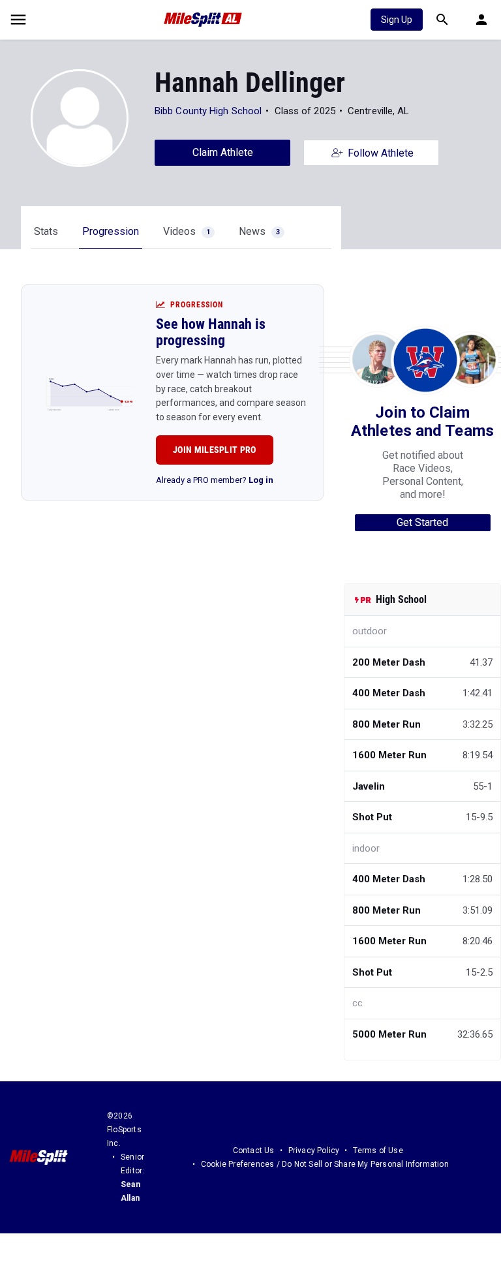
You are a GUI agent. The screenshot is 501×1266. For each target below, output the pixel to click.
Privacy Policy (314, 1150)
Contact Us (254, 1150)
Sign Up (396, 19)
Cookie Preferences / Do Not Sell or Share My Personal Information (325, 1164)
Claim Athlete (222, 152)
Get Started (422, 522)
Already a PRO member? (214, 480)
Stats (46, 231)
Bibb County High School (208, 111)
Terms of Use (377, 1150)
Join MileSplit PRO (214, 449)
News (259, 231)
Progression (110, 231)
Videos (186, 231)
